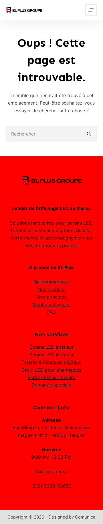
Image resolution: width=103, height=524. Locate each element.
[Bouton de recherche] (89, 133)
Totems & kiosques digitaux (51, 362)
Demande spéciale (51, 385)
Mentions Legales (51, 304)
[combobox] (44, 134)
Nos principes (51, 297)
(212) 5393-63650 (51, 486)
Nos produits (51, 289)
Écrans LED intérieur (51, 347)
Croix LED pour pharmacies (51, 370)
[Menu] (91, 10)
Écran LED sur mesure (51, 377)
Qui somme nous (51, 281)
